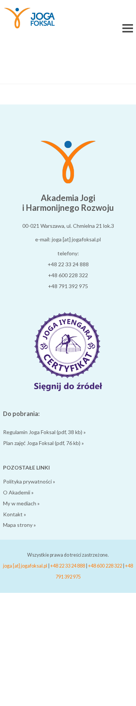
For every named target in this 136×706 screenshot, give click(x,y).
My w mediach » (21, 503)
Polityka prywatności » (29, 481)
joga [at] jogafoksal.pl (25, 566)
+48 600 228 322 (68, 275)
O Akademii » (18, 492)
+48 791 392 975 (68, 286)
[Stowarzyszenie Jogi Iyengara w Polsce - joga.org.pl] (68, 389)
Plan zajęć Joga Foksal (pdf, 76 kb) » (43, 443)
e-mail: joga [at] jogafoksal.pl (68, 239)
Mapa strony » (19, 525)
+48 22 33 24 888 (68, 264)
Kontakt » (14, 514)
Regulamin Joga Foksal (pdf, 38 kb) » (44, 432)
